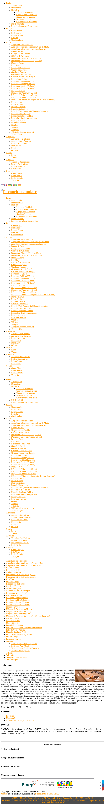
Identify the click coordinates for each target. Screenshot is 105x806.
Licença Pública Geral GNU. (47, 794)
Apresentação (16, 5)
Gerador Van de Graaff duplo (23, 77)
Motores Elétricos (18, 107)
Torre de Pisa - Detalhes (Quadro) (25, 648)
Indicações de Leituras (20, 166)
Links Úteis (16, 169)
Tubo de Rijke (17, 134)
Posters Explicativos (19, 164)
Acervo (9, 42)
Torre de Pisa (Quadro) (20, 650)
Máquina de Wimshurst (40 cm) (24, 95)
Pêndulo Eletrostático (19, 109)
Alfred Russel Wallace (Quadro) (24, 644)
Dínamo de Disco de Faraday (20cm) (26, 58)
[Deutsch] (9, 185)
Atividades (10, 136)
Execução (10, 716)
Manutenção (16, 146)
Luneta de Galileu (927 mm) (22, 81)
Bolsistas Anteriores (24, 19)
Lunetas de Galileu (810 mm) (23, 88)
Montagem (15, 148)
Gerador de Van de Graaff (21, 74)
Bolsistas (14, 38)
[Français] (6, 185)
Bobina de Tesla (17, 51)
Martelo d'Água (17, 102)
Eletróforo (15, 65)
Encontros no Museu (19, 143)
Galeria (9, 153)
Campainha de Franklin (20, 54)
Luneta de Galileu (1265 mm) (23, 84)
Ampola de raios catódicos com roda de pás (28, 49)
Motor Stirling (17, 104)
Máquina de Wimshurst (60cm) (23, 97)
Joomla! (4, 794)
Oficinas (14, 150)
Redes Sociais (17, 178)
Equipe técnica (17, 35)
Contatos (9, 171)
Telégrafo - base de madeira (17, 657)
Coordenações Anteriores (26, 15)
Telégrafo (15, 130)
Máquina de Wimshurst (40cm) (18, 611)
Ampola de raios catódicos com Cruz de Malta (30, 47)
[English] (2, 185)
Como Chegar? (17, 173)
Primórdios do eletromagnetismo (24, 118)
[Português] (16, 185)
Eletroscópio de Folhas (20, 67)
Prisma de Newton (18, 123)
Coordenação (16, 31)
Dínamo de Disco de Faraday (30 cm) (26, 61)
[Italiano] (12, 185)
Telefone (14, 127)
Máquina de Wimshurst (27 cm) (24, 93)
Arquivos (10, 159)
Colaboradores (17, 40)
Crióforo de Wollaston (20, 56)
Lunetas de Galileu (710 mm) (23, 86)
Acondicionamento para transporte (20, 720)
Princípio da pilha (18, 120)
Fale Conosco (16, 176)
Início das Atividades (24, 12)
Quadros (14, 125)
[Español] (19, 185)
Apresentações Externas (21, 141)
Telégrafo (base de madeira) (22, 132)
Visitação (15, 180)
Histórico (15, 10)
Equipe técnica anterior (25, 17)
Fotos (13, 155)
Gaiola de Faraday (18, 72)
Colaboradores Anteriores (26, 21)
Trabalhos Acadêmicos (20, 162)
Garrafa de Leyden (19, 70)
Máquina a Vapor (18, 90)
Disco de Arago (17, 63)
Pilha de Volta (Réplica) (20, 113)
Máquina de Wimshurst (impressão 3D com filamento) (33, 100)
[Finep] (47, 789)
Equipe (9, 28)
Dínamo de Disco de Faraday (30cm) (21, 577)
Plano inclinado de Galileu (22, 116)
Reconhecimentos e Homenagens (24, 26)
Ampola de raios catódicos (22, 44)
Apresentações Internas (20, 139)
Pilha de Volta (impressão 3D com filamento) (29, 111)
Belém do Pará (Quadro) (21, 646)
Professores (15, 33)
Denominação (17, 8)
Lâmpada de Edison (19, 79)
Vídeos (14, 157)
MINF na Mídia (17, 24)
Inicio (8, 3)
